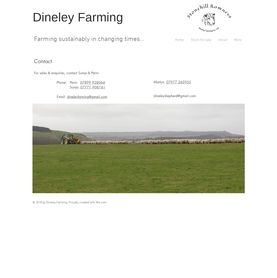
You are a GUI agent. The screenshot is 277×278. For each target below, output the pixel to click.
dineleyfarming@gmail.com (87, 97)
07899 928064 (92, 82)
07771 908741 (92, 87)
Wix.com (101, 202)
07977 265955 (178, 82)
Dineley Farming (80, 17)
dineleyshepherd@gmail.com (175, 96)
